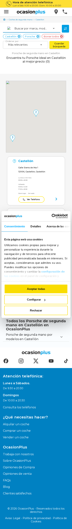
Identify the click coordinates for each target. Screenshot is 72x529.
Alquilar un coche (16, 424)
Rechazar (36, 310)
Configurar (34, 299)
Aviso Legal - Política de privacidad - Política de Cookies (36, 519)
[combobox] (14, 28)
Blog (6, 487)
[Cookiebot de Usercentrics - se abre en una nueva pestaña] (52, 216)
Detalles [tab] (35, 226)
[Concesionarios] (56, 12)
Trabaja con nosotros (18, 454)
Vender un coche (16, 437)
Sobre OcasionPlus (17, 460)
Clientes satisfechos (17, 493)
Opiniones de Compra (19, 467)
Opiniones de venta (17, 473)
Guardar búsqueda (59, 45)
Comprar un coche (17, 430)
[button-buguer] (6, 12)
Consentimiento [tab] (14, 226)
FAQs (7, 480)
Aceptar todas (36, 288)
